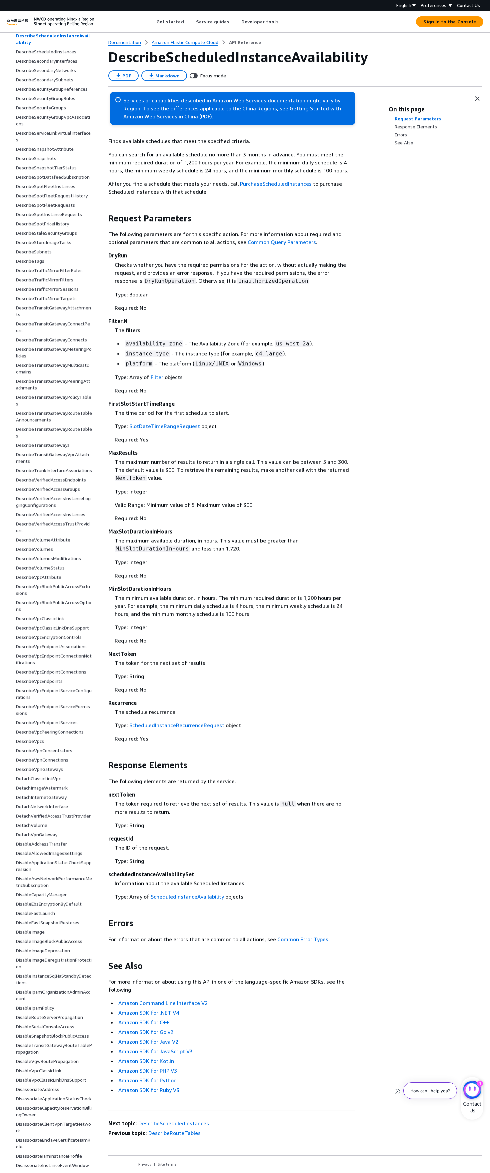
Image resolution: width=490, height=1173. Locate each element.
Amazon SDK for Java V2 (148, 1041)
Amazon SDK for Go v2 (145, 1032)
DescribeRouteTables (174, 1133)
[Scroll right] (283, 21)
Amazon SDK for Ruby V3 (148, 1090)
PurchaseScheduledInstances (276, 183)
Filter (157, 377)
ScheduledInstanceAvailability (187, 896)
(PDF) (205, 116)
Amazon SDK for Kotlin (146, 1061)
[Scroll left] (151, 21)
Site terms (167, 1164)
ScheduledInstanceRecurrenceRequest (176, 725)
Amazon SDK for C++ (143, 1022)
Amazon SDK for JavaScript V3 (155, 1051)
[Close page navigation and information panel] (477, 98)
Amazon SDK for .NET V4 (148, 1012)
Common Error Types (302, 939)
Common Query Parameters (282, 242)
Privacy (144, 1164)
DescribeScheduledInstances (173, 1123)
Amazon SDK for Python (147, 1080)
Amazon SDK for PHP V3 (147, 1070)
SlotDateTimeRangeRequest (164, 426)
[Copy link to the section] (103, 218)
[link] (245, 42)
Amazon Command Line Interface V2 (163, 1003)
